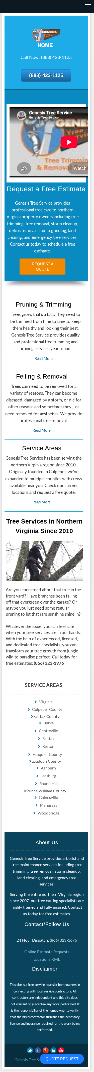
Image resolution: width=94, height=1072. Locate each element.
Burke (48, 723)
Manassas (48, 805)
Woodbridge (48, 813)
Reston (48, 747)
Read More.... (46, 359)
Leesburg (48, 776)
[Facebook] (38, 1050)
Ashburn (48, 768)
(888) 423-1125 (46, 75)
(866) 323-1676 (63, 940)
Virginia (46, 702)
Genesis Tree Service (32, 1060)
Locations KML (47, 959)
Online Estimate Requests (46, 952)
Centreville (48, 731)
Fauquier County (47, 755)
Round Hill (48, 784)
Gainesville (48, 798)
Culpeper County (47, 710)
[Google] (46, 1050)
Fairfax (48, 739)
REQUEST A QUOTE (42, 266)
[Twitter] (30, 1050)
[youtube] (61, 1050)
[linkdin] (53, 1050)
